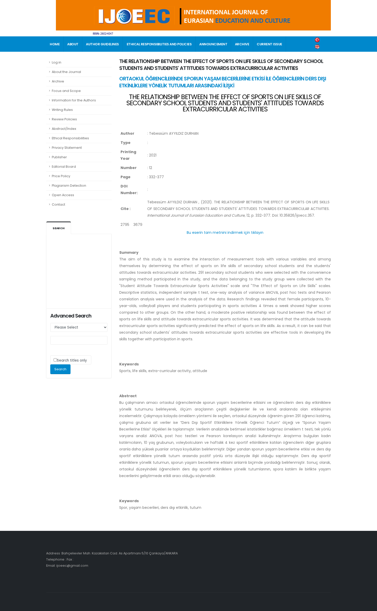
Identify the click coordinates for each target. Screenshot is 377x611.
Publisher (59, 157)
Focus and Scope (66, 91)
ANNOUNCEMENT (213, 44)
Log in (56, 62)
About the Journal (66, 72)
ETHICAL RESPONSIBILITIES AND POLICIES (159, 44)
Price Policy (61, 176)
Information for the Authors (74, 100)
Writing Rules (62, 110)
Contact (58, 204)
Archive (58, 81)
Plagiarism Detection (69, 185)
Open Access (63, 195)
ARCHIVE (242, 44)
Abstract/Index (64, 129)
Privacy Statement (67, 147)
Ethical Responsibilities (70, 138)
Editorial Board (64, 166)
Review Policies (64, 119)
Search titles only (72, 360)
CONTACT (58, 59)
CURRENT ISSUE (269, 44)
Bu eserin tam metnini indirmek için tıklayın (225, 232)
